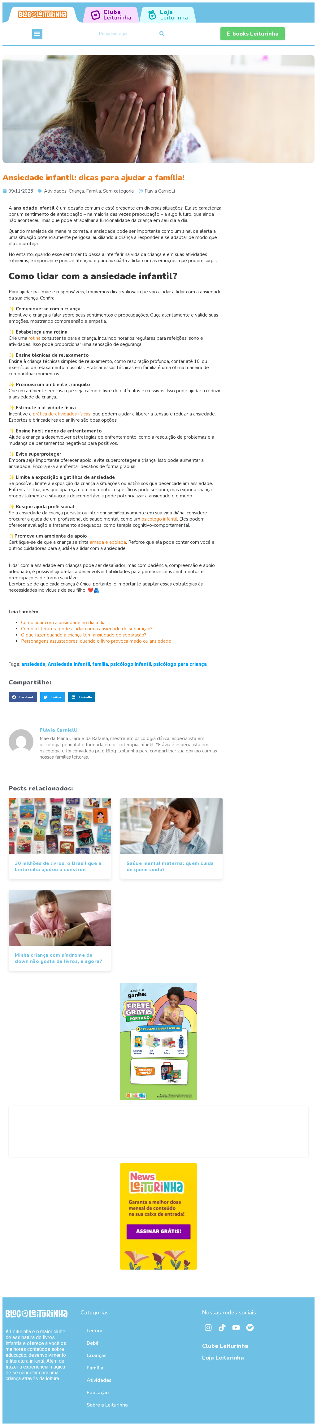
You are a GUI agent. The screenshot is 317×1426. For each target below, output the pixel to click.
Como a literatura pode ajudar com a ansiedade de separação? (87, 629)
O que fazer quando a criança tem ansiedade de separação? (83, 635)
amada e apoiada (108, 542)
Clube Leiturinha (225, 1346)
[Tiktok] (222, 1328)
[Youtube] (236, 1328)
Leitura (94, 1330)
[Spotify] (250, 1328)
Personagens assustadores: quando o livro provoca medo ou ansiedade (96, 641)
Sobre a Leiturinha (107, 1405)
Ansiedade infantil (69, 664)
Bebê (92, 1343)
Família (93, 191)
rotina (35, 338)
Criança (76, 191)
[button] (37, 34)
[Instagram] (208, 1328)
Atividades (55, 191)
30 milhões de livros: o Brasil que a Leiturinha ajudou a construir (58, 866)
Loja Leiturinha (223, 1357)
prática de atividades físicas (61, 414)
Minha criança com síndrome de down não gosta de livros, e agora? (58, 958)
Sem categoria (118, 191)
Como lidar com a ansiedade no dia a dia (63, 622)
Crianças (96, 1355)
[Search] (161, 33)
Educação (98, 1392)
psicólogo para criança (180, 664)
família (100, 664)
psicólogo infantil (159, 519)
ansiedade (33, 664)
